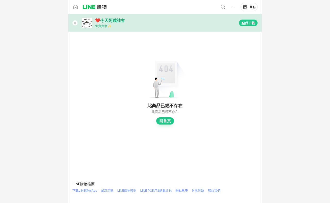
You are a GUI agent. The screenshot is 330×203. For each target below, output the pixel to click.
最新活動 (107, 190)
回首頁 (165, 120)
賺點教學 (182, 190)
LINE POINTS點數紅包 (156, 190)
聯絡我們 (214, 190)
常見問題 (198, 190)
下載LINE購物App (84, 190)
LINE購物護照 (126, 190)
